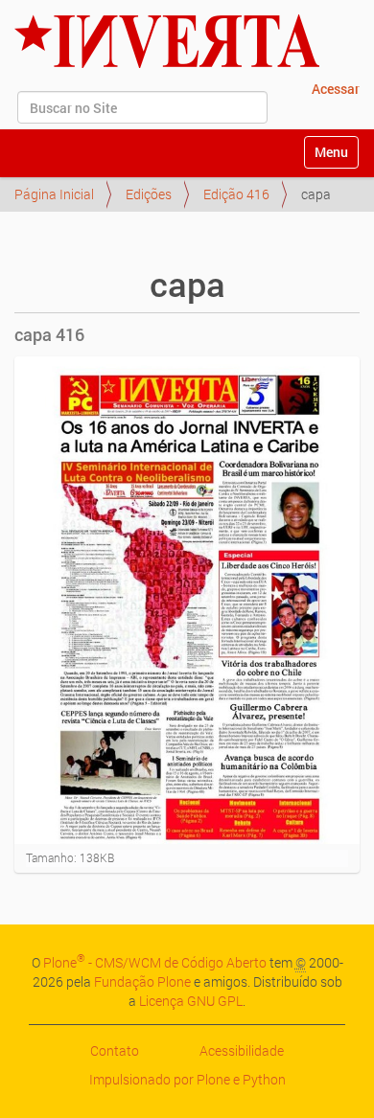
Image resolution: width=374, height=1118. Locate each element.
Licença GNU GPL (191, 1001)
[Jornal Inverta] (166, 41)
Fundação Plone (142, 981)
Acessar (336, 89)
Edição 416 (236, 194)
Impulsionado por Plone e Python (187, 1079)
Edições (149, 194)
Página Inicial (54, 194)
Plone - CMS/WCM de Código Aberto (155, 962)
